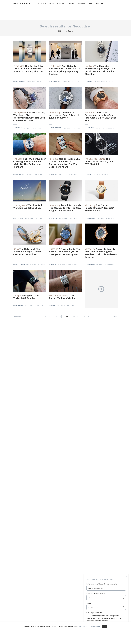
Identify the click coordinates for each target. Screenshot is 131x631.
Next (115, 316)
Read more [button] (83, 626)
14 (60, 316)
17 (70, 316)
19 (77, 316)
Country (89, 603)
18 (74, 316)
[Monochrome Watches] (21, 3)
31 (88, 316)
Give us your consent (94, 612)
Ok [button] (105, 626)
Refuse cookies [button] (95, 626)
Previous (17, 316)
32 (92, 316)
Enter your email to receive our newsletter (101, 584)
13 (56, 316)
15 (63, 316)
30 (85, 316)
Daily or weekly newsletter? (96, 593)
